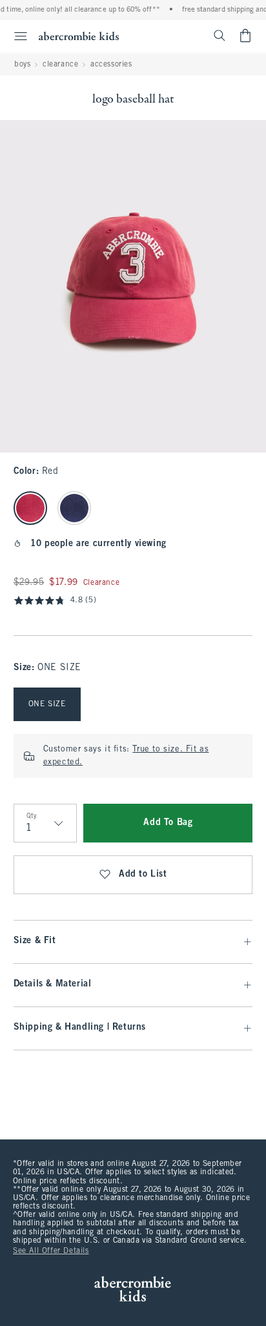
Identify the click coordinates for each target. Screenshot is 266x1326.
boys (22, 64)
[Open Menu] (15, 36)
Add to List (143, 874)
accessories (111, 64)
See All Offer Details (51, 1251)
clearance (60, 64)
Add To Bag (167, 823)
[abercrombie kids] (79, 36)
